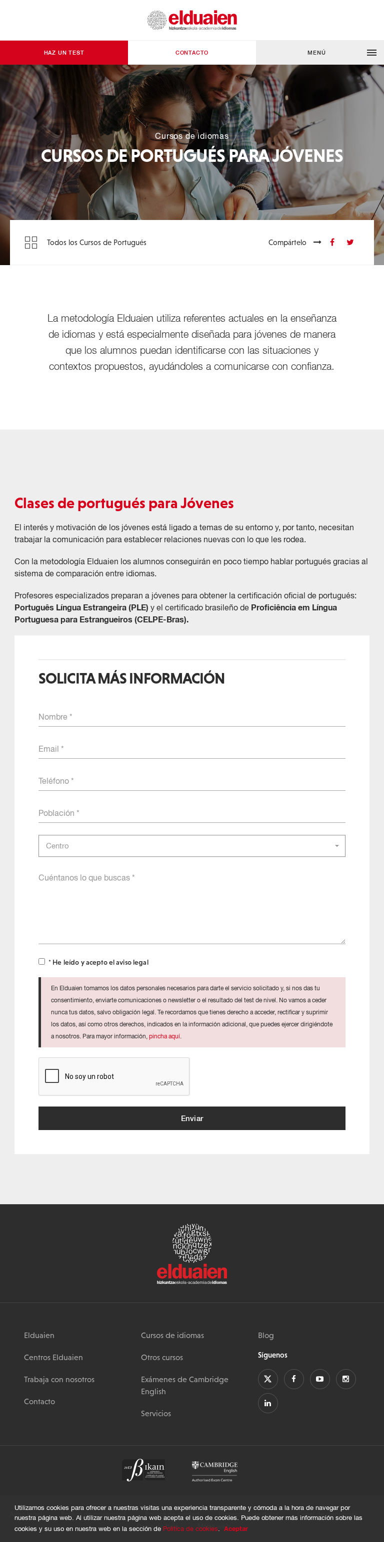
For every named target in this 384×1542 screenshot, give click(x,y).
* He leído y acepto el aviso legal (98, 962)
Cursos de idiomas (172, 1335)
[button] (320, 53)
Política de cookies (190, 1528)
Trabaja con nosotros (59, 1379)
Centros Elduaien (53, 1357)
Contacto (192, 52)
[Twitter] (350, 242)
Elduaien (39, 1335)
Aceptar (236, 1528)
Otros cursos (162, 1357)
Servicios (156, 1413)
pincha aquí (164, 1036)
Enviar (192, 1118)
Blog (266, 1335)
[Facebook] (332, 242)
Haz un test (64, 52)
